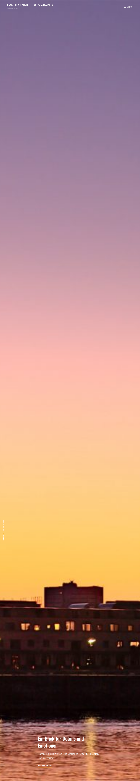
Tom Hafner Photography (30, 5)
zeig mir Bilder (45, 765)
